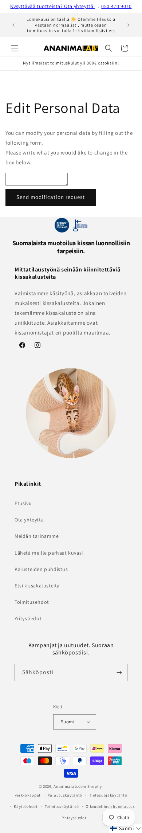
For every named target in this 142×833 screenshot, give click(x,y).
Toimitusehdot (32, 602)
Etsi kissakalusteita (37, 585)
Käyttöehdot (26, 806)
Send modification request (50, 196)
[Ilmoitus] (129, 25)
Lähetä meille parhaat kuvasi (49, 553)
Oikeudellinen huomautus (110, 806)
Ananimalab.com (70, 786)
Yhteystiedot (74, 817)
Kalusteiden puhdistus (41, 569)
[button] (15, 48)
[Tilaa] (119, 672)
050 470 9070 (116, 6)
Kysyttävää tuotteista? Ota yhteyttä (52, 6)
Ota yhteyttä (29, 519)
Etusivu (23, 503)
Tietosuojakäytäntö (108, 795)
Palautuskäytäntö (65, 795)
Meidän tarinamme (37, 536)
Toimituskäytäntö (62, 806)
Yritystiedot (28, 618)
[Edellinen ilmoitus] (13, 25)
